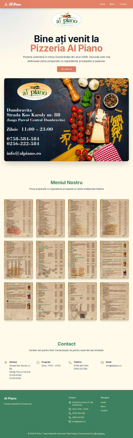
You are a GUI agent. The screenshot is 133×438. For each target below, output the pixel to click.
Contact (104, 410)
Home (103, 402)
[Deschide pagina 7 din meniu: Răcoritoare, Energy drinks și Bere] (82, 260)
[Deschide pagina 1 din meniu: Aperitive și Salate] (18, 218)
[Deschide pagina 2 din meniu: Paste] (50, 218)
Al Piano (15, 4)
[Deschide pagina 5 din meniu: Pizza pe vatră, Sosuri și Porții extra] (18, 260)
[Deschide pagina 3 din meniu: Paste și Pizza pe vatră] (82, 218)
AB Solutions (99, 433)
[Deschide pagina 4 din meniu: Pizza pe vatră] (114, 218)
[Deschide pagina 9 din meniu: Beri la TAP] (18, 301)
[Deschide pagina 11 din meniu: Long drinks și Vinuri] (82, 301)
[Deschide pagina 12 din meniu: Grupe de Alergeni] (114, 301)
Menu (103, 406)
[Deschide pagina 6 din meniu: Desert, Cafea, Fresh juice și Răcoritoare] (50, 260)
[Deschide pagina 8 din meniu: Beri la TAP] (114, 260)
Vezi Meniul (66, 69)
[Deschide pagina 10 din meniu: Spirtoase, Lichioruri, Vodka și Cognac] (50, 301)
